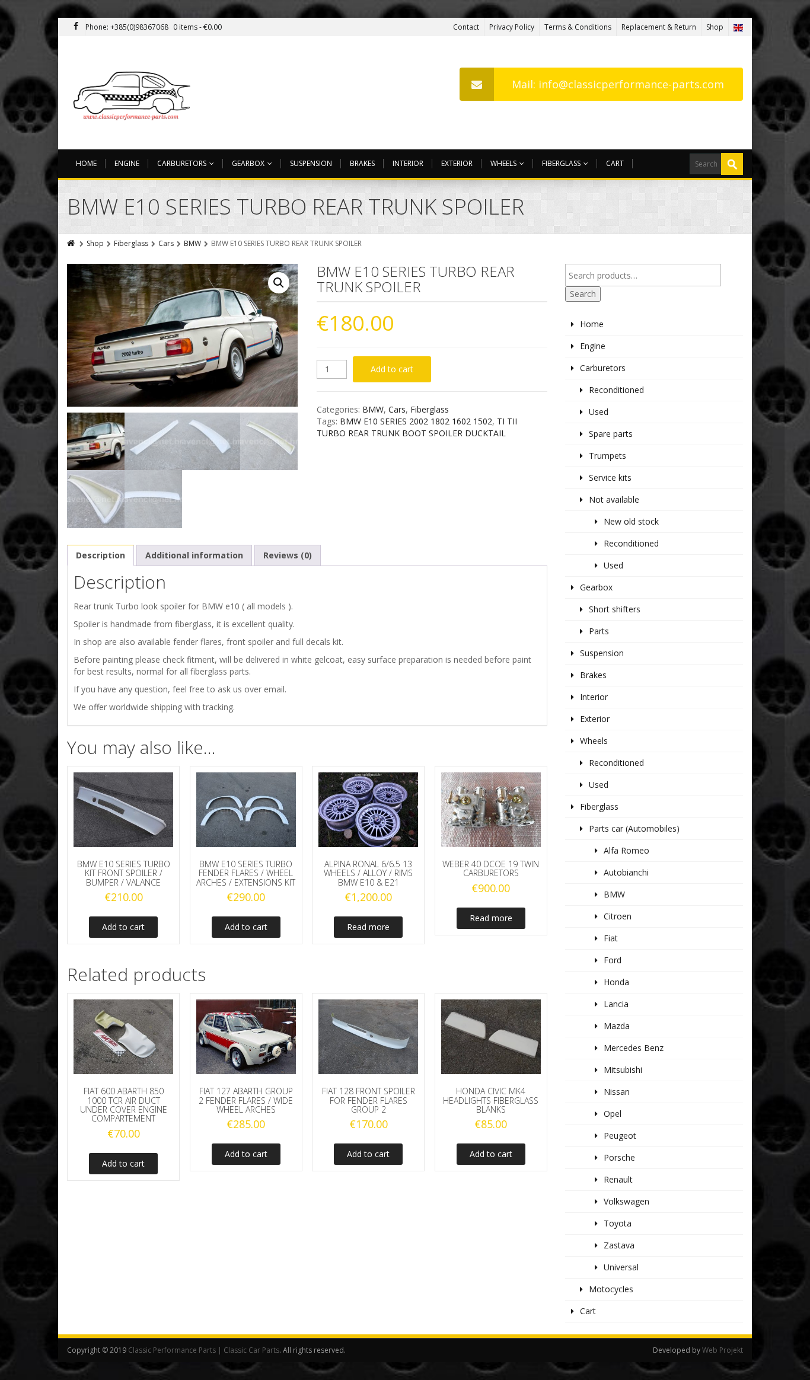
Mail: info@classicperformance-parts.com (618, 84)
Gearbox (248, 163)
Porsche (619, 1157)
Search (583, 293)
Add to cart (392, 369)
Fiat (611, 938)
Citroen (618, 916)
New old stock (631, 521)
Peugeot (620, 1135)
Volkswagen (626, 1201)
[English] (738, 27)
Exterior (457, 163)
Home (86, 163)
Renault (618, 1179)
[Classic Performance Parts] (134, 93)
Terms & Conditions (577, 27)
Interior (408, 163)
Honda (616, 982)
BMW (192, 243)
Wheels (503, 163)
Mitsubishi (623, 1069)
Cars (166, 243)
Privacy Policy (511, 27)
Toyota (618, 1223)
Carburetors (181, 163)
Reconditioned (616, 389)
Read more (368, 926)
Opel (612, 1113)
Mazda (617, 1025)
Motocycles (611, 1289)
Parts (599, 631)
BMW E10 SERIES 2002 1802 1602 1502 (416, 421)
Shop (714, 27)
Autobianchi (626, 872)
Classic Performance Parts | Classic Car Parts (203, 1350)
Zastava (619, 1245)
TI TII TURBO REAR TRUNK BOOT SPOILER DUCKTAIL (417, 427)
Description (100, 555)
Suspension (311, 163)
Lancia (616, 1004)
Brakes (362, 163)
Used (598, 411)
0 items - (197, 27)
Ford (612, 960)
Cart (615, 163)
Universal (621, 1267)
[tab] (100, 555)
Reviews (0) (287, 555)
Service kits (610, 477)
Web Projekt (722, 1350)
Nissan (617, 1091)
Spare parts (611, 433)
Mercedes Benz (634, 1047)
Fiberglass (561, 163)
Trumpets (607, 455)
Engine (126, 163)
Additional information (194, 555)
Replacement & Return (658, 27)
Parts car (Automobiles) (634, 828)
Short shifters (614, 609)
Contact (466, 27)
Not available (614, 499)
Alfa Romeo (626, 850)
